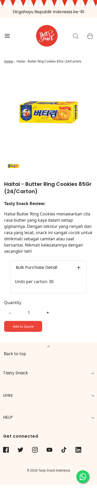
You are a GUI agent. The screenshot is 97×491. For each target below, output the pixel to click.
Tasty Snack (15, 373)
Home (8, 61)
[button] (13, 166)
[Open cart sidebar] (90, 36)
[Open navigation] (7, 36)
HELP (8, 417)
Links (8, 395)
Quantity (12, 302)
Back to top (15, 353)
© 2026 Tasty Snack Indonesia (48, 470)
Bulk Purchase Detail (36, 267)
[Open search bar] (76, 36)
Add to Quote (23, 326)
